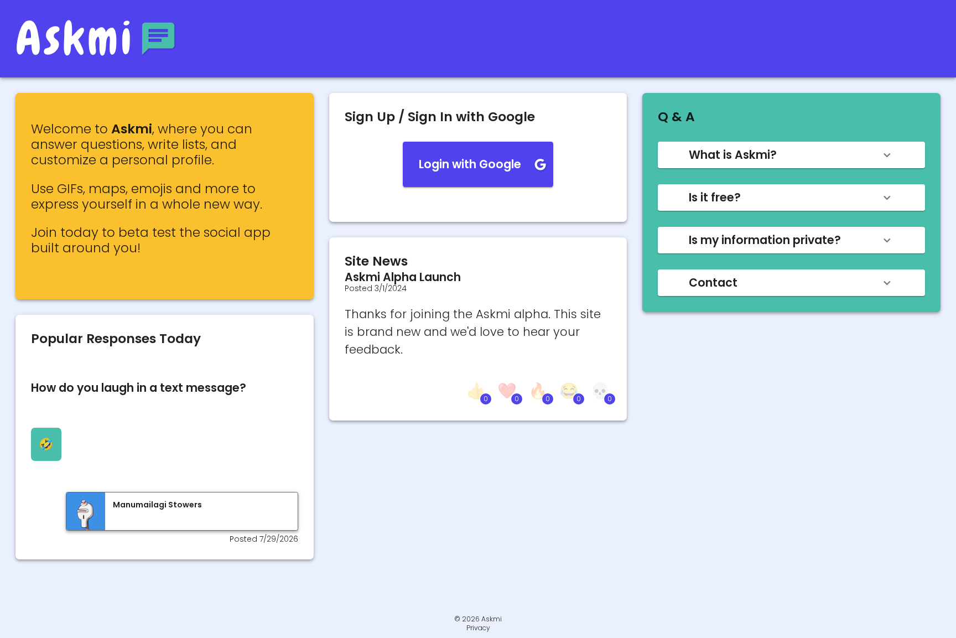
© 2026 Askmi (478, 619)
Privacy (478, 628)
